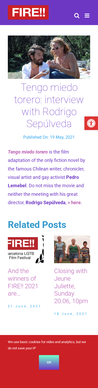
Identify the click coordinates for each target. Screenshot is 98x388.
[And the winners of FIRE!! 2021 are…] (26, 238)
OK (49, 362)
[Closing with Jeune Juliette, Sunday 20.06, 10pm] (72, 238)
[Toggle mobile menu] (87, 15)
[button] (91, 123)
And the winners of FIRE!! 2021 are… (23, 282)
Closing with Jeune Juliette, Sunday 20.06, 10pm (71, 286)
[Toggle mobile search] (76, 15)
